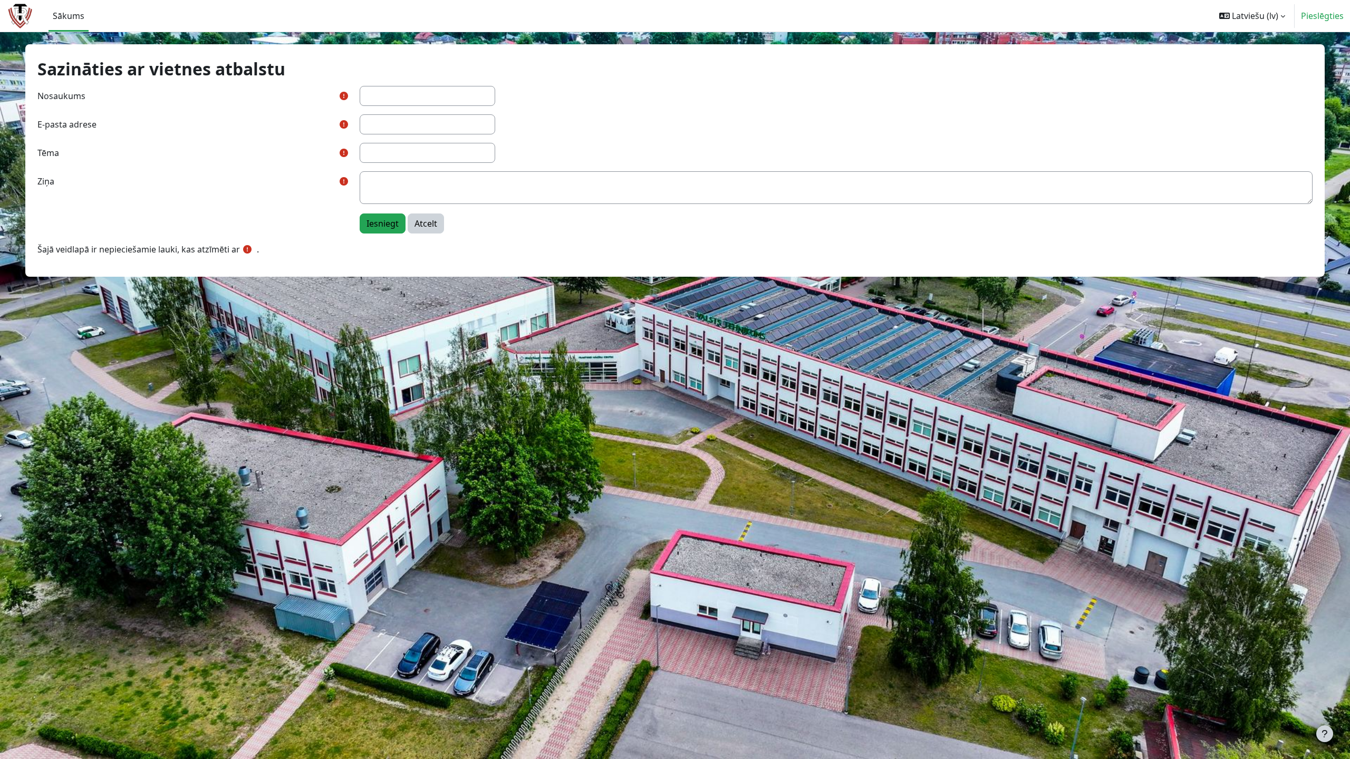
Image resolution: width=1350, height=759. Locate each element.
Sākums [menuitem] (68, 16)
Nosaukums (61, 96)
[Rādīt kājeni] (1324, 733)
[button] (1252, 16)
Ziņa (45, 181)
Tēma (48, 153)
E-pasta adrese (67, 124)
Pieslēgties (1322, 16)
